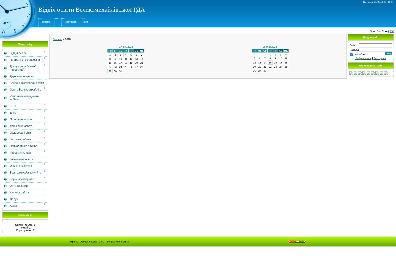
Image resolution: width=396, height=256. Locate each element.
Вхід (85, 21)
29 (110, 71)
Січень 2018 (126, 46)
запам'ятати (361, 54)
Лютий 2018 (270, 46)
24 (120, 67)
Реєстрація (70, 21)
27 (259, 70)
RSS (392, 31)
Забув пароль (363, 58)
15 (270, 62)
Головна (45, 21)
